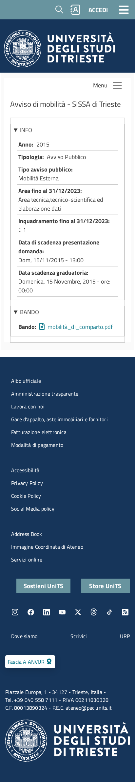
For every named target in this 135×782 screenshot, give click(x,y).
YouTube (62, 612)
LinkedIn (46, 612)
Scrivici (78, 636)
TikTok (109, 612)
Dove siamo (24, 636)
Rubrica (75, 10)
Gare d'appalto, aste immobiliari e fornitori (59, 419)
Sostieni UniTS (44, 585)
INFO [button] (26, 130)
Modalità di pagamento (37, 445)
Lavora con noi (28, 406)
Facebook (31, 612)
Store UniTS (105, 585)
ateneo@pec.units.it (89, 708)
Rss (125, 612)
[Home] (59, 50)
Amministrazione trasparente (44, 394)
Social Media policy (32, 509)
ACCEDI (98, 9)
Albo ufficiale (26, 381)
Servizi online (26, 560)
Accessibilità (25, 470)
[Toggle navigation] (124, 9)
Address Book (26, 534)
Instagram (15, 612)
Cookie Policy (26, 496)
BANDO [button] (29, 312)
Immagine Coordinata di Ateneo (47, 547)
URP (125, 636)
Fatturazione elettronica (39, 432)
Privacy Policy (27, 483)
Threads (93, 612)
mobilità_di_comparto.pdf (80, 326)
